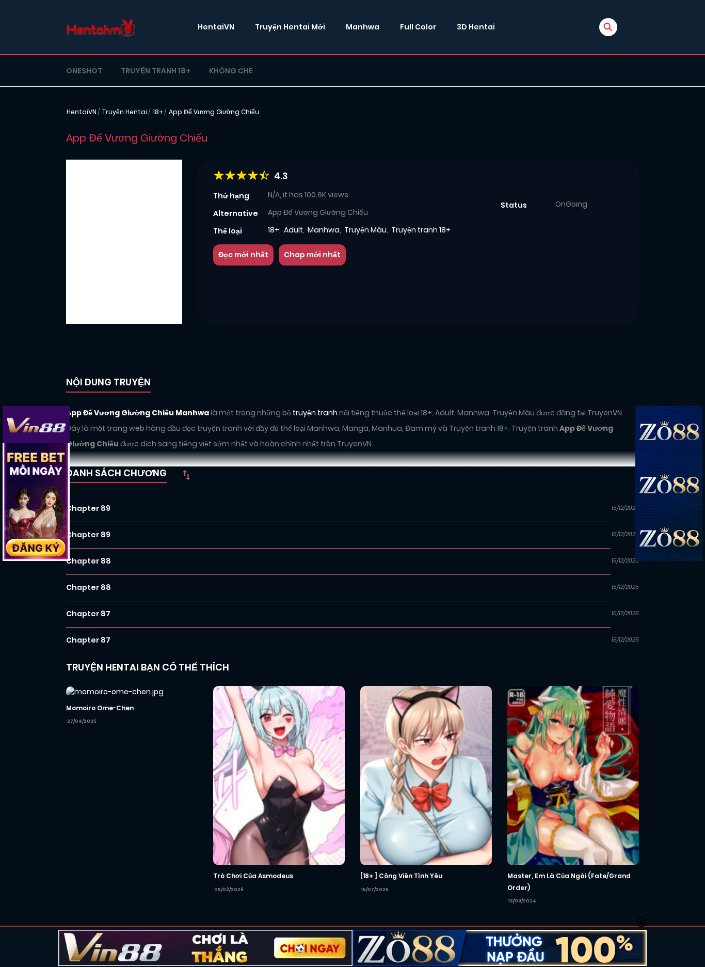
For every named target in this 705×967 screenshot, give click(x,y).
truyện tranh (316, 413)
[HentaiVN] (101, 27)
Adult (293, 230)
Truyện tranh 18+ (155, 71)
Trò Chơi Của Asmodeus (253, 875)
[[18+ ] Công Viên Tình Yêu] (426, 775)
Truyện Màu (365, 230)
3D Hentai (476, 27)
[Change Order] (186, 474)
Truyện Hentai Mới (290, 27)
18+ (158, 111)
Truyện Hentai (124, 111)
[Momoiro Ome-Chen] (115, 691)
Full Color (418, 27)
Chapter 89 (88, 508)
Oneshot (84, 71)
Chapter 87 (88, 614)
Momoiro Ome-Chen (100, 708)
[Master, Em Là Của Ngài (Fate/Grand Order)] (573, 775)
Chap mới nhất (312, 254)
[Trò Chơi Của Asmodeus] (279, 775)
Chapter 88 (88, 561)
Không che (231, 71)
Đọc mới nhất (243, 254)
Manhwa (362, 27)
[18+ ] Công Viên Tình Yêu (401, 875)
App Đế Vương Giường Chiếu (214, 111)
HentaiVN (216, 27)
